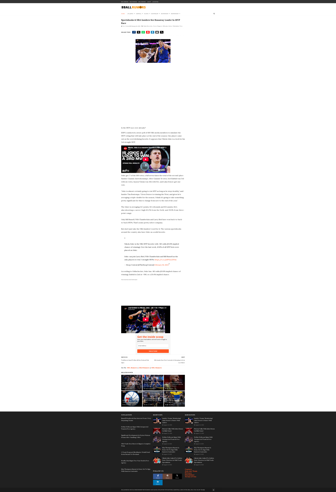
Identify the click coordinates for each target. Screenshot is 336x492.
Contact (188, 469)
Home (123, 13)
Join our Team (191, 471)
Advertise (155, 1)
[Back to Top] (213, 490)
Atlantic (130, 13)
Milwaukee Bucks (167, 26)
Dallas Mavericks (147, 26)
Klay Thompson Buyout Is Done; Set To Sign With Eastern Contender (170, 450)
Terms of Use (190, 476)
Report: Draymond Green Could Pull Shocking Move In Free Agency (173, 400)
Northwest (175, 13)
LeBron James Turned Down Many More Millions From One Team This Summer (174, 384)
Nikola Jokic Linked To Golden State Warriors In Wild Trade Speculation (172, 460)
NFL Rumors (124, 1)
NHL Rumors (142, 1)
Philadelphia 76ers (177, 26)
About (149, 1)
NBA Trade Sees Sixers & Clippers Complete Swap (129, 401)
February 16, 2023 (161, 265)
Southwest (165, 13)
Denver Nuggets (157, 26)
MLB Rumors (133, 1)
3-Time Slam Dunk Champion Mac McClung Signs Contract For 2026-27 (152, 384)
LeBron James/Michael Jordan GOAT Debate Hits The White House (153, 400)
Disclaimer (190, 475)
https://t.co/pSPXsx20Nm (165, 260)
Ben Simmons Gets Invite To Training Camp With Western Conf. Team (131, 384)
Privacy (188, 473)
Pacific (146, 13)
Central (138, 13)
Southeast (154, 13)
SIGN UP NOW (153, 351)
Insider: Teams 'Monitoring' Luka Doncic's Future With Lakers (171, 420)
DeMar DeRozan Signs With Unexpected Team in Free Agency (171, 439)
